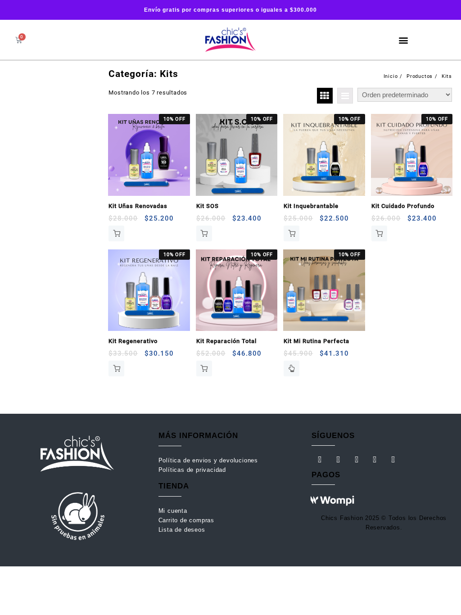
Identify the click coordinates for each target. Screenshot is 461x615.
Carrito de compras (186, 520)
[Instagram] (338, 460)
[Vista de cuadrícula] (325, 96)
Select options (291, 368)
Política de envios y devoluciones (209, 460)
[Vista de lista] (345, 96)
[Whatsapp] (393, 460)
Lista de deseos (181, 529)
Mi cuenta (174, 510)
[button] (403, 39)
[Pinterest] (375, 460)
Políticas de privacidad (192, 469)
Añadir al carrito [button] (116, 233)
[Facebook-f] (320, 460)
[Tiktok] (356, 460)
